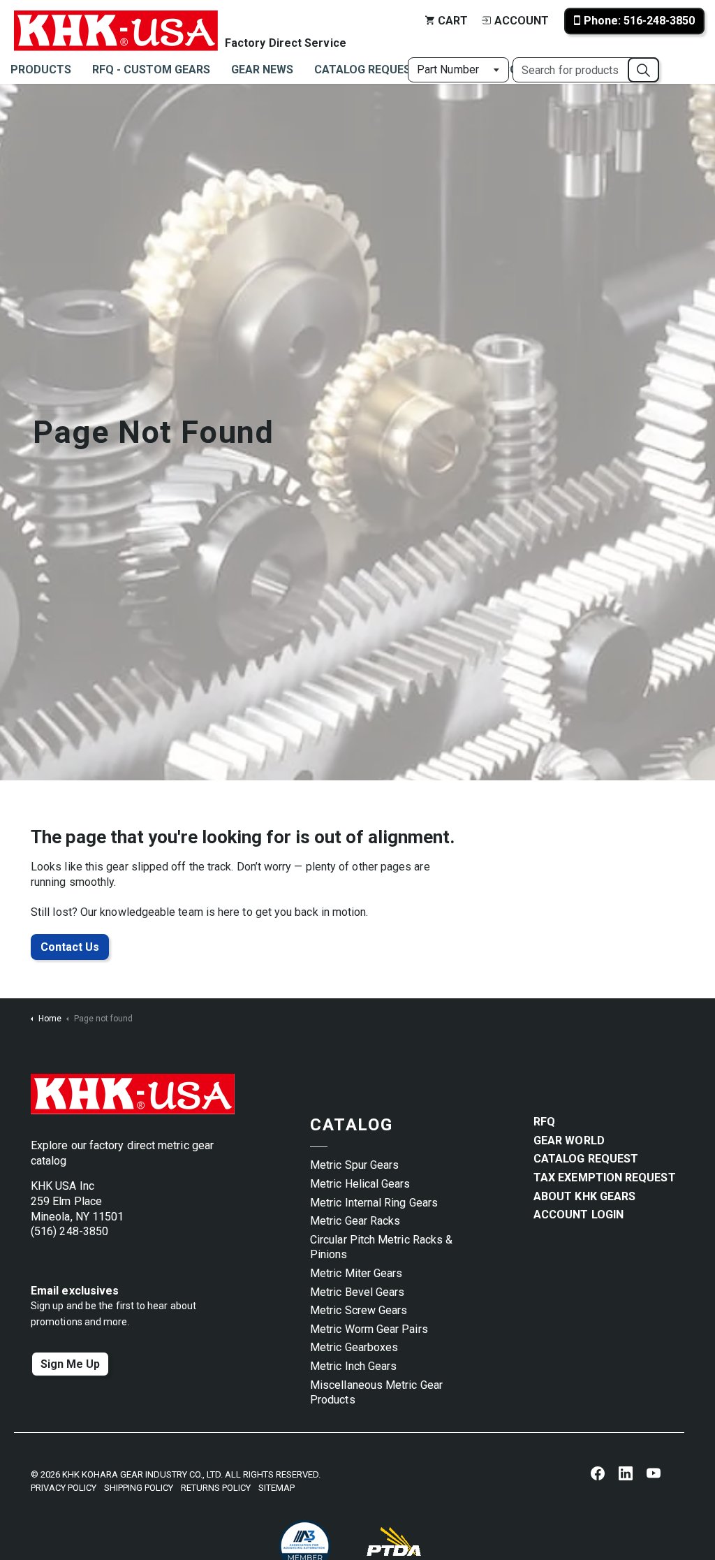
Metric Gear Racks (355, 1220)
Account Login (578, 1214)
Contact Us (69, 947)
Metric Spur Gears (354, 1165)
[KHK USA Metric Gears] (116, 20)
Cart (453, 20)
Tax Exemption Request (604, 1177)
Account (521, 20)
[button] (643, 69)
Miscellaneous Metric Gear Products (376, 1392)
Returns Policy (216, 1487)
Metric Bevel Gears (357, 1292)
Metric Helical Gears (360, 1183)
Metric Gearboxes (354, 1347)
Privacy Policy (63, 1487)
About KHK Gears (584, 1196)
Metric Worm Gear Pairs (369, 1329)
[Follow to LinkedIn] (626, 1472)
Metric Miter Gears (356, 1273)
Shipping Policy (138, 1487)
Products (40, 69)
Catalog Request (366, 69)
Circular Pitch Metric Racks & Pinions (381, 1247)
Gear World (569, 1140)
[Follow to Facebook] (598, 1472)
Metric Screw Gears (358, 1310)
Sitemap (276, 1487)
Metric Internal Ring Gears (374, 1202)
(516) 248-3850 (69, 1231)
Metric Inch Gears (353, 1366)
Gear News (262, 69)
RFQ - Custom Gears (151, 69)
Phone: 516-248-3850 (639, 20)
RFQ (544, 1121)
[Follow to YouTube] (654, 1472)
